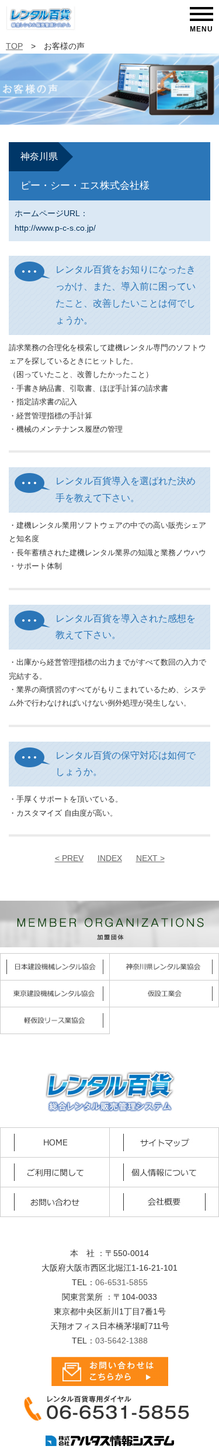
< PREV (69, 858)
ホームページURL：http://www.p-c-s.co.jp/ (55, 220)
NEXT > (150, 858)
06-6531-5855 (121, 1282)
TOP (14, 46)
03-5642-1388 (121, 1340)
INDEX (110, 858)
